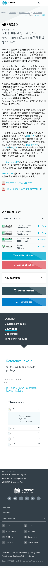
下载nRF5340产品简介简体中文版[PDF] (24, 189)
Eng (25, 15)
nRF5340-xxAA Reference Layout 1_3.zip (21, 389)
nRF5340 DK (8, 174)
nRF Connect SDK (10, 162)
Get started (11, 334)
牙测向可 (30, 136)
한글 (37, 15)
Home (3, 13)
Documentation (26, 291)
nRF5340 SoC (24, 13)
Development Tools (15, 324)
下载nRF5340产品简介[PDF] (19, 183)
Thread (5, 148)
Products (12, 13)
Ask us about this (26, 265)
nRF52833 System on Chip (12, 482)
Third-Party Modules (16, 339)
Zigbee (14, 148)
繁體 (43, 15)
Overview (10, 319)
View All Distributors (24, 256)
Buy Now (42, 226)
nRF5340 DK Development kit (14, 479)
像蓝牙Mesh (32, 145)
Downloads (37, 13)
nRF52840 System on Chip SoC (14, 475)
